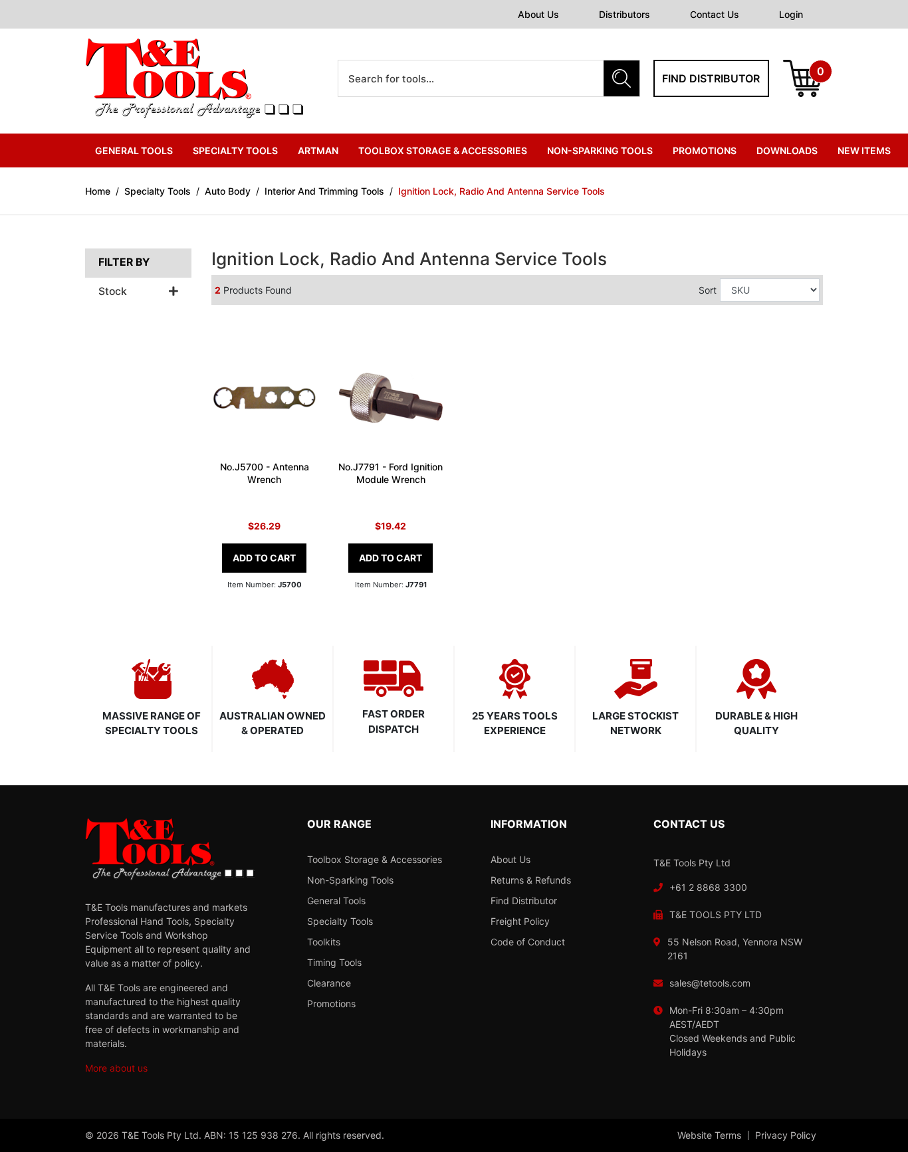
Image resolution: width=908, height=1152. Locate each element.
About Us (538, 14)
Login (791, 14)
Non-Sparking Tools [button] (600, 150)
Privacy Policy (785, 1135)
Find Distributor (524, 900)
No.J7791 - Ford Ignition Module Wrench (390, 473)
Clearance (329, 983)
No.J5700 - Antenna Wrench (264, 473)
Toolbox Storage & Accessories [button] (442, 150)
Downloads (787, 150)
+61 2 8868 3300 (708, 887)
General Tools (336, 900)
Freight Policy (520, 921)
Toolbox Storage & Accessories (374, 859)
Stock (112, 292)
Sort (708, 290)
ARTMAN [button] (318, 150)
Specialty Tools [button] (235, 150)
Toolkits (323, 941)
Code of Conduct (528, 941)
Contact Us (714, 14)
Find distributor (711, 78)
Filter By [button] (124, 262)
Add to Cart (264, 557)
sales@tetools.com (709, 983)
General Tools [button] (134, 150)
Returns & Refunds (531, 880)
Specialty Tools (340, 921)
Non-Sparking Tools (350, 880)
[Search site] (621, 78)
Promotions (705, 150)
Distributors (624, 14)
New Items (864, 150)
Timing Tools (334, 962)
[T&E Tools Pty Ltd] (194, 77)
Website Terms (709, 1135)
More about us (116, 1068)
